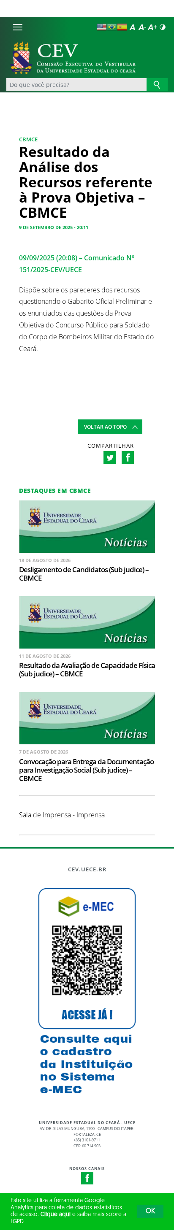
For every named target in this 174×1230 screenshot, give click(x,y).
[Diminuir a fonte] (142, 27)
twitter (109, 457)
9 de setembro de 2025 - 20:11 (53, 227)
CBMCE (28, 139)
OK (150, 1211)
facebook (128, 457)
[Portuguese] (112, 27)
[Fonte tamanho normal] (132, 27)
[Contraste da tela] (163, 27)
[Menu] (17, 27)
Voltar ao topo (105, 426)
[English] (102, 27)
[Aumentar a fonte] (152, 27)
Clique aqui (56, 1214)
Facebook (87, 1178)
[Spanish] (122, 27)
